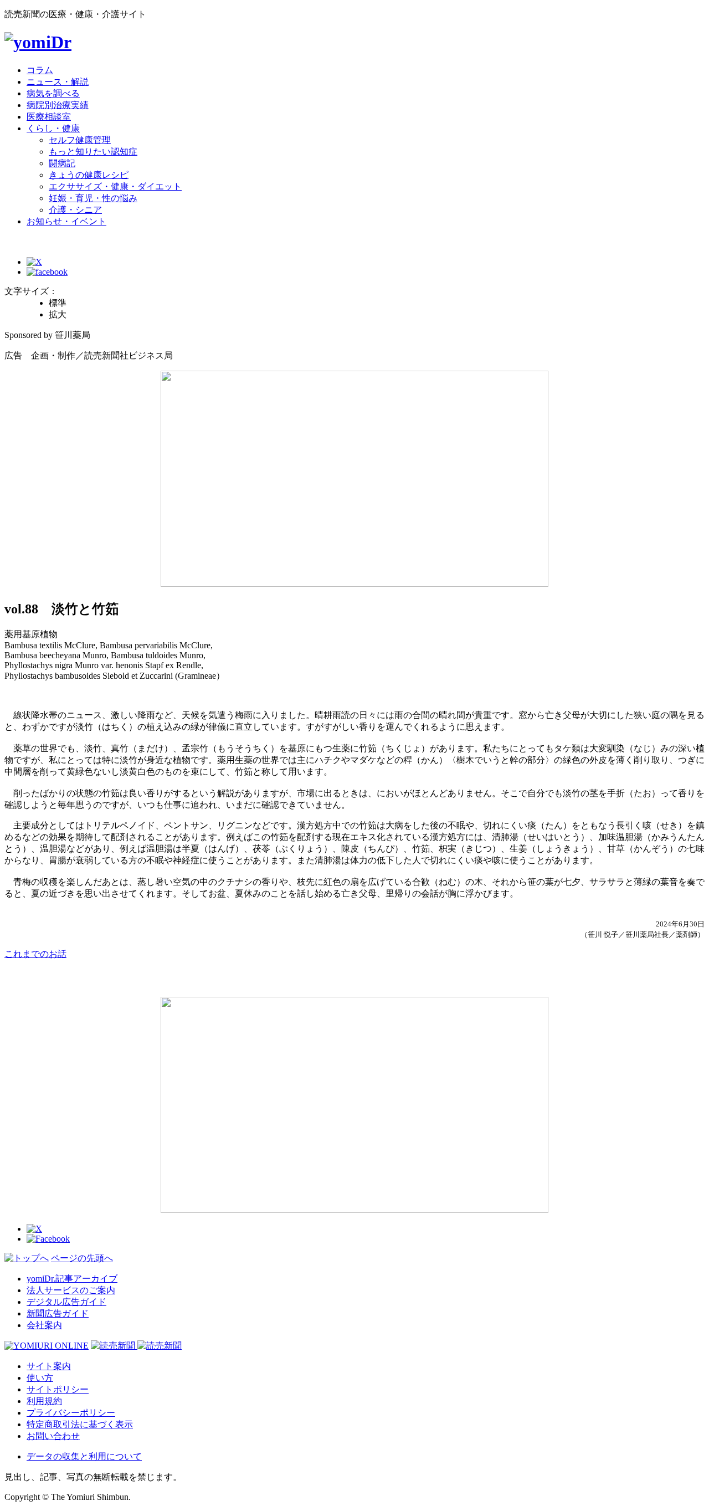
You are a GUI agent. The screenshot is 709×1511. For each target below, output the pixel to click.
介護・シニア (75, 209)
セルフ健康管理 (80, 140)
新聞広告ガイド (58, 1313)
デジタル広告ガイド (66, 1302)
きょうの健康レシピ (89, 175)
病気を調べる (53, 93)
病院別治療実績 (58, 105)
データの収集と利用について (84, 1456)
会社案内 (44, 1325)
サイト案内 (49, 1366)
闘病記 (62, 163)
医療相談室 (49, 116)
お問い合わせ (53, 1436)
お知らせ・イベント (66, 221)
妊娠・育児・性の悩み (93, 198)
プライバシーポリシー (71, 1412)
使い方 (40, 1377)
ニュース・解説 (58, 81)
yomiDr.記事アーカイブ (72, 1278)
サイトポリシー (58, 1389)
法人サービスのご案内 (71, 1290)
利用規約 (44, 1401)
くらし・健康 (53, 128)
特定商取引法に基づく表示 (80, 1424)
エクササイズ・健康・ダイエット (115, 186)
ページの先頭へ (82, 1258)
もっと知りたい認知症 (93, 151)
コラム (40, 70)
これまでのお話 (35, 954)
